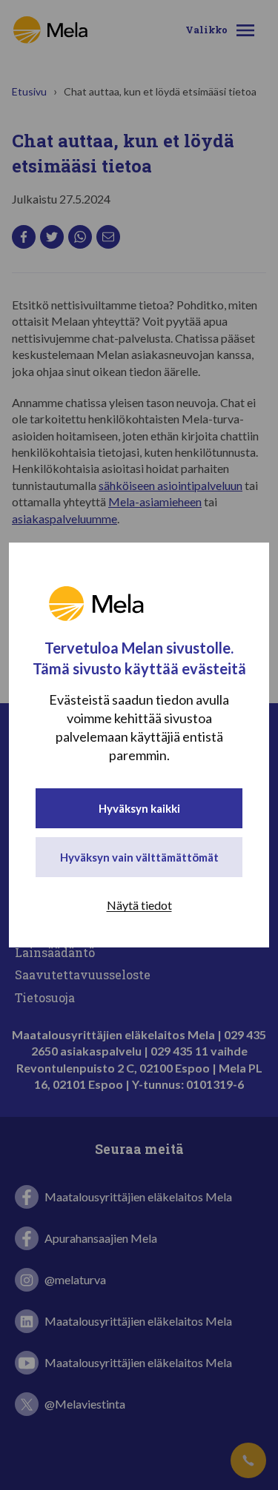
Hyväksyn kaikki (139, 808)
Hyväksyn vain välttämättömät (139, 857)
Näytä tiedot (139, 905)
